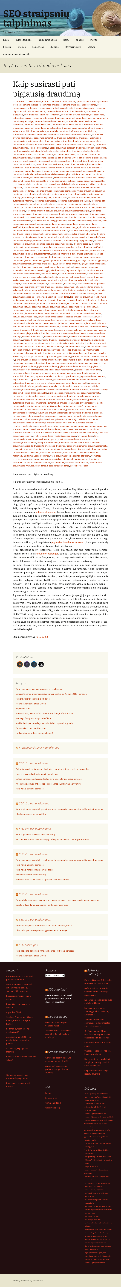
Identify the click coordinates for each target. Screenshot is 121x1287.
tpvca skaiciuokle (41, 439)
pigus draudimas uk (22, 379)
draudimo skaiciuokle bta (25, 250)
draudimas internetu (53, 207)
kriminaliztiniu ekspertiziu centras (97, 1183)
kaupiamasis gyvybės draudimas (39, 286)
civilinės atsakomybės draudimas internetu (33, 177)
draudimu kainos (98, 250)
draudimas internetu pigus (45, 214)
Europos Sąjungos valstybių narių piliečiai (99, 1117)
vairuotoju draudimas (23, 462)
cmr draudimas (60, 187)
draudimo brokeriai (42, 233)
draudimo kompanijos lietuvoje (39, 243)
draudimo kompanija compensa (48, 240)
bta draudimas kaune (86, 154)
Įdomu (66, 39)
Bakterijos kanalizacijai (92, 972)
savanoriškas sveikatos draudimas (52, 426)
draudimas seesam (77, 224)
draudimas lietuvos (78, 217)
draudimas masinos (22, 220)
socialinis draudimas (50, 429)
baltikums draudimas (96, 147)
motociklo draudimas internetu (59, 343)
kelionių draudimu (45, 511)
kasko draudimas (49, 273)
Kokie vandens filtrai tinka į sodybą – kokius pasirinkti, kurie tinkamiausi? (97, 1062)
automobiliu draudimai (55, 137)
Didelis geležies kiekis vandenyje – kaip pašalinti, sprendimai (96, 1011)
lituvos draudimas (21, 329)
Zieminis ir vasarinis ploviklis (16, 54)
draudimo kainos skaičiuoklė (92, 237)
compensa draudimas (23, 190)
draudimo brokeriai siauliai (64, 233)
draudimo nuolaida (63, 243)
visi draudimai (57, 462)
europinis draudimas (72, 257)
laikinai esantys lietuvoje (93, 1186)
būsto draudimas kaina (92, 161)
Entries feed (51, 1097)
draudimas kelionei (39, 217)
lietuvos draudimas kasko (63, 313)
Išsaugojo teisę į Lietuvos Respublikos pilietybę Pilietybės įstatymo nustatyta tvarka (98, 1160)
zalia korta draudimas (59, 465)
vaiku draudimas (41, 455)
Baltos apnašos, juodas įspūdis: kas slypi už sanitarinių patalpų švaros (49, 778)
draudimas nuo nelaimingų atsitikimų (49, 220)
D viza (97, 1107)
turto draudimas (52, 449)
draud (25, 194)
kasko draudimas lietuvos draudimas (86, 277)
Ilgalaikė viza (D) (90, 1140)
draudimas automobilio (79, 197)
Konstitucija (88, 1180)
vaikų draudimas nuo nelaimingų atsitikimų (70, 455)
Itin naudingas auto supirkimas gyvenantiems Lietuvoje (41, 930)
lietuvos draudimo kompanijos (45, 326)
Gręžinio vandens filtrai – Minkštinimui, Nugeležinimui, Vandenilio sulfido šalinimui (97, 1034)
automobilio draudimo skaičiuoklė (63, 131)
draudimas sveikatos (34, 227)
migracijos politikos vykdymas (95, 1253)
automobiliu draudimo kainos (48, 144)
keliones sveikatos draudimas (82, 290)
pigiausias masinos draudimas (56, 373)
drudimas (17, 257)
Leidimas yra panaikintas (93, 1216)
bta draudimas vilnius (68, 157)
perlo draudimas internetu (44, 359)
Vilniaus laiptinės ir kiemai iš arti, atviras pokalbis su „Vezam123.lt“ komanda (51, 693)
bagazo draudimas (57, 147)
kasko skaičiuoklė (84, 283)
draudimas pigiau (38, 224)
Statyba (91, 46)
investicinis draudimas (23, 270)
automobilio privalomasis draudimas (30, 134)
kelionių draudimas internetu (56, 293)
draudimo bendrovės (79, 230)
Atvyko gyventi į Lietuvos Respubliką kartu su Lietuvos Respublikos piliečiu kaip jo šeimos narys (98, 1097)
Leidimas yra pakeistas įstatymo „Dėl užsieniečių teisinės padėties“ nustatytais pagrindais (98, 1209)
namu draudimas (93, 346)
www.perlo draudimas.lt (37, 465)
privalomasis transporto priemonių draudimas (67, 416)
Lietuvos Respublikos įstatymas (95, 1236)
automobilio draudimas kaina (38, 124)
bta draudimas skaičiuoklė (44, 157)
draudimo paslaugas (47, 553)
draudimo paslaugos (33, 247)
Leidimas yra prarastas (92, 1220)
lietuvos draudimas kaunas (88, 313)
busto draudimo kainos (75, 164)
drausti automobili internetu (90, 253)
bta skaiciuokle (30, 161)
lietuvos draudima (32, 306)
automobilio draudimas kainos (67, 124)
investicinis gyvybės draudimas (49, 270)
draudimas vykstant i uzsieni (92, 227)
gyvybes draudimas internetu (66, 263)
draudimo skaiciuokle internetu (52, 250)
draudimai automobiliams (61, 194)
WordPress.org (52, 1107)
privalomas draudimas (58, 392)
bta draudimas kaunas (64, 154)
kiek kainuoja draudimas (81, 296)
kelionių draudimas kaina (82, 293)
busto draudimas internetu (67, 161)
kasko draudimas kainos (56, 277)
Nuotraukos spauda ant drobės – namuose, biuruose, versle (44, 925)
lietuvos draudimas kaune (25, 316)
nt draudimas (91, 353)
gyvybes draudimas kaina (93, 263)
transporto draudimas (47, 442)
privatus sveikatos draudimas (82, 422)
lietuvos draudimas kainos (37, 313)
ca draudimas (31, 171)
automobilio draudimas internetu (50, 121)
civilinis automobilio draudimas (27, 184)
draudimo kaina (54, 237)
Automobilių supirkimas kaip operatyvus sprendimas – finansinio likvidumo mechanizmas (57, 900)
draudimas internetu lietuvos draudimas (45, 210)
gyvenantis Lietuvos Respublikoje (96, 1137)
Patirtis (93, 39)
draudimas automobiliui (45, 200)
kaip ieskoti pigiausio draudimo (80, 270)
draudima (33, 194)
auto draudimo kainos (75, 111)
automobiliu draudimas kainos (75, 141)
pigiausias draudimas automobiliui (74, 366)
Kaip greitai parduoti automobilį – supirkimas (37, 774)
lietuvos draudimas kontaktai (79, 316)
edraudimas (41, 257)
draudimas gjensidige (77, 204)
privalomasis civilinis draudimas (81, 409)
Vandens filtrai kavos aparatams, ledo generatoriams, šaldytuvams (97, 1023)
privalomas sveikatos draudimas (61, 396)
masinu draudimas (31, 339)
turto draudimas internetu (73, 449)
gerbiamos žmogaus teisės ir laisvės (97, 1130)
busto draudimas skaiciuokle (50, 164)
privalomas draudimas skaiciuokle (29, 396)
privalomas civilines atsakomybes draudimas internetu (63, 389)
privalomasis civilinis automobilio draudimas (44, 409)
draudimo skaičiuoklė (93, 247)
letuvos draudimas (57, 303)
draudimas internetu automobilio (79, 207)
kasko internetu (55, 283)
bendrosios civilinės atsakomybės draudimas (34, 151)
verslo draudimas (42, 462)
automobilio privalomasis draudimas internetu (69, 134)
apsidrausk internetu (86, 101)
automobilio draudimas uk (37, 127)
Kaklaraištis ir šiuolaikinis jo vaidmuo (33, 698)
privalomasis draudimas (24, 412)
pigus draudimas (71, 376)
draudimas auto (60, 197)
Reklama (7, 46)
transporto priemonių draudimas (28, 449)
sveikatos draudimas (89, 429)
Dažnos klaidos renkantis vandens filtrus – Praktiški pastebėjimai (96, 991)
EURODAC (102, 1107)
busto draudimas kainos (24, 164)
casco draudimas (61, 171)
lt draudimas (36, 329)
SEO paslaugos (28, 945)
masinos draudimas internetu (46, 333)
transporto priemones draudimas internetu (86, 445)
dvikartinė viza (89, 1107)
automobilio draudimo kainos (32, 131)
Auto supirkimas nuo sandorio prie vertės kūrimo (39, 689)
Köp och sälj (38, 46)
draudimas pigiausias (57, 224)
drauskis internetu (42, 253)
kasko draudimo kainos (73, 280)
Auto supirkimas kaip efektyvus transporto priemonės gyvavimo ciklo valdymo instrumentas (59, 809)
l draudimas (91, 300)
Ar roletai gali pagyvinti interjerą (31, 728)
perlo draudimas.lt (66, 359)
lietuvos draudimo (21, 326)
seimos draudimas (31, 429)
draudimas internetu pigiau (77, 210)
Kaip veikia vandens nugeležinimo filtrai (34, 869)
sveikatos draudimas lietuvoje (83, 432)
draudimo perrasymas (54, 247)
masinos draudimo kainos (56, 336)
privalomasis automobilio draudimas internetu (57, 402)
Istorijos (22, 46)
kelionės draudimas (65, 286)
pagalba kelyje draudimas (32, 356)
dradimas (17, 194)
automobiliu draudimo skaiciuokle (78, 144)
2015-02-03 (42, 636)
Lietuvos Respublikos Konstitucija (96, 1233)
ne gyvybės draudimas (39, 349)
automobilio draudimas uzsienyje (65, 127)
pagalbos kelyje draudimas (57, 356)
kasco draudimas (32, 273)
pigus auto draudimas (81, 373)
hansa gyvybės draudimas (85, 267)
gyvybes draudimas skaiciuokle (28, 267)
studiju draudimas (69, 429)
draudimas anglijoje (42, 197)
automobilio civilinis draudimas (27, 118)
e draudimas (29, 257)
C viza (95, 1104)
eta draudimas (54, 257)
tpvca (73, 435)
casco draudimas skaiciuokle (83, 171)
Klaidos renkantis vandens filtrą (31, 814)
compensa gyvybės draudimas (79, 190)
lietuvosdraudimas (98, 326)
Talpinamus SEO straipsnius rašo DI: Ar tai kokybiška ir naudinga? (58, 1034)
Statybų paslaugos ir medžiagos (39, 748)
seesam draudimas (79, 426)
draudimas (27, 197)
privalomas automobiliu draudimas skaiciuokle (57, 386)
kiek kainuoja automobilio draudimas (52, 296)
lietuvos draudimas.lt (96, 323)
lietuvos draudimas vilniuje (47, 323)
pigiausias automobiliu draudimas (72, 363)
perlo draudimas (23, 359)
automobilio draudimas (53, 118)
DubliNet (101, 1104)
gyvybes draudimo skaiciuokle (58, 267)
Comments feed (53, 1102)
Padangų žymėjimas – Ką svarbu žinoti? (34, 718)
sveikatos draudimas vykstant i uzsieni (51, 435)
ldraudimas (42, 303)
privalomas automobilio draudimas (69, 379)
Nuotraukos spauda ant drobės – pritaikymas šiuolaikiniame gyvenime (48, 783)
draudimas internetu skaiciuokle (73, 214)
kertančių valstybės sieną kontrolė (96, 1177)
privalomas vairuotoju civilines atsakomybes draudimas (61, 399)
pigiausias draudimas (47, 366)
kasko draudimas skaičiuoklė (26, 280)
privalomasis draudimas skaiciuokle (85, 412)
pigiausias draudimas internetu (59, 369)
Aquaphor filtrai (23, 708)
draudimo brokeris (86, 233)
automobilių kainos (38, 147)
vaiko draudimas (71, 452)
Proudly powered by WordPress (28, 1280)
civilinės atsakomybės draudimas (86, 174)
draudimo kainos (70, 237)
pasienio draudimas (80, 356)
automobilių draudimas (78, 137)
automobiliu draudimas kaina (46, 141)
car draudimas (45, 171)
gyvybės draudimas (42, 263)
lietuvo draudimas (90, 303)
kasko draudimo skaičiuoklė (34, 283)
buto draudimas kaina (76, 167)
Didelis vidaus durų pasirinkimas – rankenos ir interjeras (42, 904)
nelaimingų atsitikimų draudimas (69, 353)
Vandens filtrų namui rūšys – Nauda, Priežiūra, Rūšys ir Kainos (44, 713)
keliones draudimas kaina (25, 290)
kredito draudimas (38, 300)
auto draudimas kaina (79, 108)
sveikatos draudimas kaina (55, 432)
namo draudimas (54, 346)
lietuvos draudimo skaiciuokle (74, 326)
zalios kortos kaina (79, 465)
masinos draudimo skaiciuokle (83, 336)
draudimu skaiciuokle (23, 253)
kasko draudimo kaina (51, 280)
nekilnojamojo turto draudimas (38, 353)
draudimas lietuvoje (58, 217)
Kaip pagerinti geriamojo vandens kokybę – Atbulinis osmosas (45, 950)
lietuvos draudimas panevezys (52, 320)
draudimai (44, 194)
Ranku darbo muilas (47, 39)
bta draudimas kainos (43, 154)
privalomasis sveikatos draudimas (29, 416)
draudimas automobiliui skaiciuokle (73, 200)
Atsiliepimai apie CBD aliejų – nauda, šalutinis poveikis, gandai (45, 723)
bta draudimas (89, 151)
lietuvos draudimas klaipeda (51, 316)
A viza (86, 1104)
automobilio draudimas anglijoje (80, 118)
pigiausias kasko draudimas (88, 369)
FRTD (108, 1120)
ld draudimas (30, 303)
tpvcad (54, 439)
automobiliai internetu (50, 114)
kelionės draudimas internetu (88, 286)
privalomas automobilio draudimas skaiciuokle (66, 382)
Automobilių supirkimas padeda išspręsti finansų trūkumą (57, 1069)
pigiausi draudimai (84, 359)
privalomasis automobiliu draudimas (46, 406)
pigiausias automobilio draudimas (39, 363)
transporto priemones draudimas (49, 445)
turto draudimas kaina (96, 449)
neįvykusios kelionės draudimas (66, 349)
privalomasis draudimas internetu (52, 412)
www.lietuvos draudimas (76, 462)
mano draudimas (51, 329)
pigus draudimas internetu (93, 376)
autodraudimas (31, 114)
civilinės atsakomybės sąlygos (61, 180)
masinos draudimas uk (32, 336)
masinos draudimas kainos (73, 333)
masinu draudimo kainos (52, 339)
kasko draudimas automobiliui (72, 273)
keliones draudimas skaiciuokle (52, 290)
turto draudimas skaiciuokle (26, 452)
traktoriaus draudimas (68, 439)
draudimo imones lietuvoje (33, 237)
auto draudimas (89, 104)
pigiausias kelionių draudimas (27, 373)
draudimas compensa (55, 204)
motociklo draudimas (34, 343)
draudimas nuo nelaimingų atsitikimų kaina (87, 220)
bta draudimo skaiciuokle (90, 157)
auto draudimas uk (55, 111)
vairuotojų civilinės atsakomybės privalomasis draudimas (72, 459)
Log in (48, 1093)
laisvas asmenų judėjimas (93, 1190)
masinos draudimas (88, 329)
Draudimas (36, 101)
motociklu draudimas (85, 343)
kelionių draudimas (33, 293)
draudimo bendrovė (32, 230)
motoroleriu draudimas (35, 346)
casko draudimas (42, 174)
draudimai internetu (84, 194)
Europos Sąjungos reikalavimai (95, 1114)
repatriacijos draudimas (24, 426)
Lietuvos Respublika (105, 1229)
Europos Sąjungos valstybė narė (95, 1120)
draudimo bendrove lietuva (55, 230)
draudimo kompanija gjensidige (78, 240)
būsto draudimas (46, 161)
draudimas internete (33, 207)
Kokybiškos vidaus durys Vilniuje (31, 703)
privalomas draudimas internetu (85, 392)
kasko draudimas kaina (33, 277)
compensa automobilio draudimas (84, 187)
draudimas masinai (96, 217)
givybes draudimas (33, 260)
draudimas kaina (97, 214)
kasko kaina (69, 283)
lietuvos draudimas (51, 306)
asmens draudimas (72, 104)
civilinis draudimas (51, 184)
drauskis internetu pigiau (63, 253)
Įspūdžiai (79, 39)
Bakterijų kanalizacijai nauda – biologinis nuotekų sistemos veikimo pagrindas (52, 769)
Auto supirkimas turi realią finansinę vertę (35, 834)
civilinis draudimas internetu (74, 184)
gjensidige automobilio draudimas (59, 260)
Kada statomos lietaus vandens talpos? (34, 733)
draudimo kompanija (22, 240)
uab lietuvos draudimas (51, 452)
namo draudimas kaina (73, 346)
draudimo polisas (74, 247)
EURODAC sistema (90, 1110)
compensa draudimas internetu (49, 190)
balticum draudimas (76, 147)
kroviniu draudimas (76, 300)
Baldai (6, 39)
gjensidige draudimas (86, 260)
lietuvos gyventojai (91, 1229)
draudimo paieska (81, 243)
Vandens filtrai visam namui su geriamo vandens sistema (42, 879)
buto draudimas (32, 167)
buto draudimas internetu (52, 167)
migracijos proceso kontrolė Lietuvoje (97, 1256)
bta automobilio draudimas (69, 151)
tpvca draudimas (85, 435)
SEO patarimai (57, 989)
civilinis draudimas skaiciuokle (37, 187)
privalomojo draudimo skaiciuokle (51, 422)
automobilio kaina (88, 131)
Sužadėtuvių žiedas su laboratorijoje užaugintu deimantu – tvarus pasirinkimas (52, 839)
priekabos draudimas (42, 379)
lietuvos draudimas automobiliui (76, 306)
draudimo (17, 230)
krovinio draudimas (57, 300)
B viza (91, 1104)
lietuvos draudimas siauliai (80, 320)
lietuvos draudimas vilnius (73, 323)
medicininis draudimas (75, 339)
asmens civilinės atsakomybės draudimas (42, 104)
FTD (111, 1120)
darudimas (100, 190)
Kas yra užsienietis (91, 1167)
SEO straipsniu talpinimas (35, 763)
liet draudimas (74, 303)
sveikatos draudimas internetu (27, 432)
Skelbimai (54, 46)
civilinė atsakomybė (60, 174)
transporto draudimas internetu (74, 442)
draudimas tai (51, 227)
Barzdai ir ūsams (73, 46)
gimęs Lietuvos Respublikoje (94, 1133)
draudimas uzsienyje (68, 227)
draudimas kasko (21, 217)
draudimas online (21, 224)
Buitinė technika (23, 39)
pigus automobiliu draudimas (49, 376)
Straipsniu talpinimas (61, 1052)
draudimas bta (98, 200)
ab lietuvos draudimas (65, 101)
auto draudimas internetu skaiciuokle (50, 108)
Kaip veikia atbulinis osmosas (30, 788)
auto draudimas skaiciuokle (32, 111)
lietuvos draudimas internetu (56, 310)
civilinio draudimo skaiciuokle (90, 180)
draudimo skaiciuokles (78, 250)
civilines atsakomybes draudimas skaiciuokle (75, 177)
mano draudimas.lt (69, 329)
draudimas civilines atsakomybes (28, 204)
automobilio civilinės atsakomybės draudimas (82, 114)
